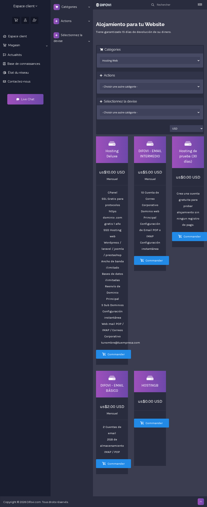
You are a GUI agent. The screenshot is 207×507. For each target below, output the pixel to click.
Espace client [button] (24, 6)
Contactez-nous (18, 81)
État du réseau (18, 72)
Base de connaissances (23, 64)
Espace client (17, 36)
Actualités (14, 55)
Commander (116, 354)
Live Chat (27, 99)
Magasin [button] (13, 45)
